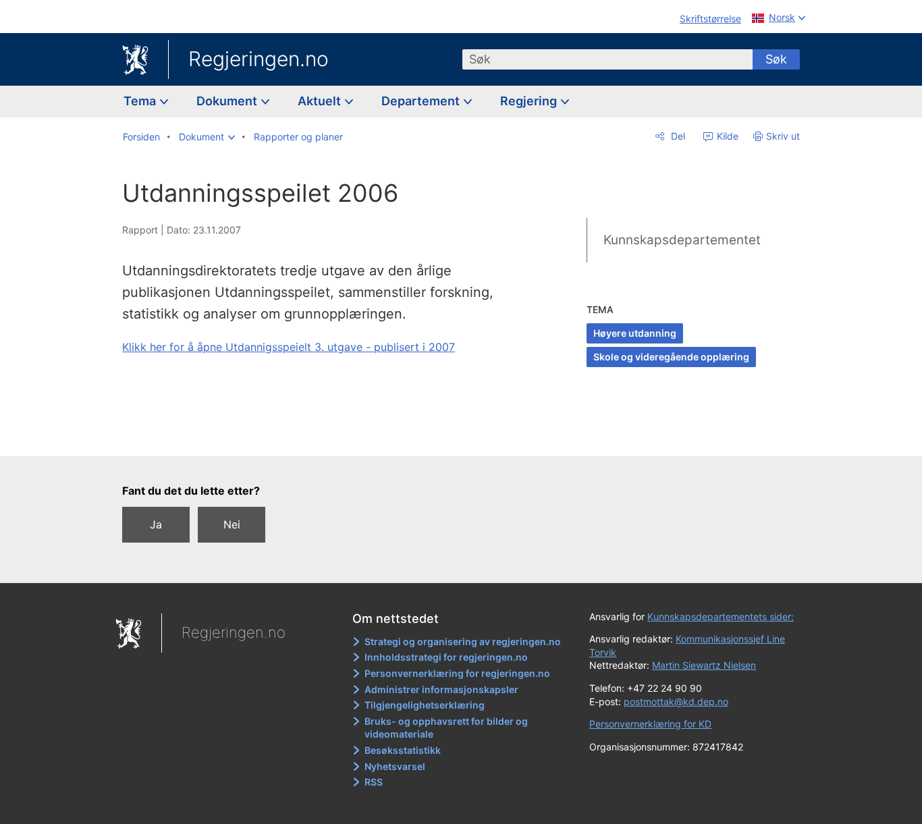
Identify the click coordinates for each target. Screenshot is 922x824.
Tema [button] (141, 101)
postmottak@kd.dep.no (676, 701)
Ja (156, 524)
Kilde (726, 136)
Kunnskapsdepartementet (682, 240)
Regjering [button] (530, 101)
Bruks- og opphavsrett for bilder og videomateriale (446, 727)
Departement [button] (421, 101)
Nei (231, 524)
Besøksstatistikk (402, 750)
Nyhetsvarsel (394, 766)
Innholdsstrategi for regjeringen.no (446, 657)
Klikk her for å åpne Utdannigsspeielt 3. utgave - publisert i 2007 (288, 347)
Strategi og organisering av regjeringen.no (462, 641)
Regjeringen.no (258, 59)
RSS (373, 782)
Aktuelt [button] (321, 101)
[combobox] (607, 59)
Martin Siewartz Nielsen (704, 665)
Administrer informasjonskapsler (441, 689)
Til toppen (318, 436)
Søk (776, 59)
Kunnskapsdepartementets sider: (720, 616)
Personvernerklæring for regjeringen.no (457, 673)
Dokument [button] (228, 101)
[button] (207, 137)
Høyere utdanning (634, 333)
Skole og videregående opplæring (671, 356)
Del (676, 136)
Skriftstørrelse (710, 18)
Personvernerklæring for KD (650, 724)
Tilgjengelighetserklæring (424, 705)
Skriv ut (783, 136)
